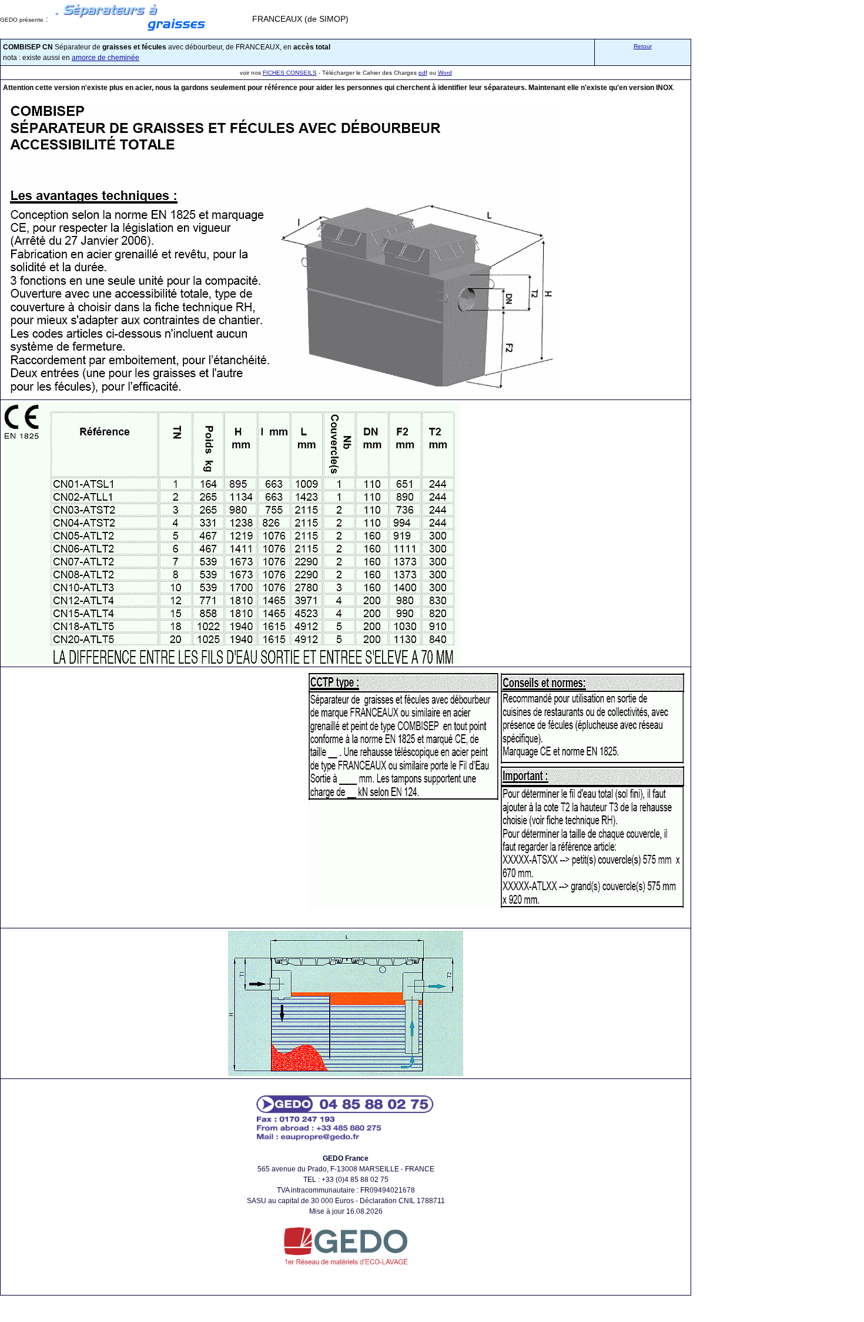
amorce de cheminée (105, 58)
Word (445, 72)
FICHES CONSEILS (290, 72)
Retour (643, 46)
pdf (422, 72)
